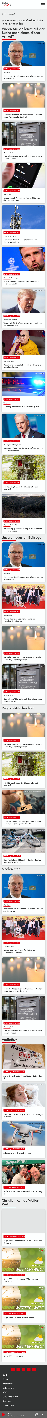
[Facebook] (18, 1369)
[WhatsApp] (13, 1369)
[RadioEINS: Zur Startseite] (21, 4)
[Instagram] (23, 1369)
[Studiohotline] (34, 1369)
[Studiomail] (28, 1369)
